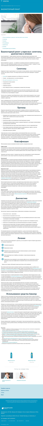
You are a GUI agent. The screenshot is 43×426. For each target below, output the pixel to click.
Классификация (6, 42)
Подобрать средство (5, 388)
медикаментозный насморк (6, 178)
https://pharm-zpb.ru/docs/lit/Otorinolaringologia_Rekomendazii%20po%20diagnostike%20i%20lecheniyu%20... (20, 333)
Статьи (2, 392)
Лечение (4, 46)
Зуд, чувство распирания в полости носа (10, 80)
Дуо (40, 305)
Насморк (4, 76)
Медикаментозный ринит (21, 380)
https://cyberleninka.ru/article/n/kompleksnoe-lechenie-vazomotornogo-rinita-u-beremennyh (18, 338)
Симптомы (5, 39)
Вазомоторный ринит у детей (6, 381)
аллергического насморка (31, 202)
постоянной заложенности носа (16, 276)
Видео (2, 394)
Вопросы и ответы (5, 390)
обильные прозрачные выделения (20, 193)
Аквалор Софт (9, 312)
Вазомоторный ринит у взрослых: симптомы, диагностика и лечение (15, 37)
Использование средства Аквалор (9, 48)
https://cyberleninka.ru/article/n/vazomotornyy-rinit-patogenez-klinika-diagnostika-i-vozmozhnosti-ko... (18, 331)
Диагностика (5, 44)
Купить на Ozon (11, 365)
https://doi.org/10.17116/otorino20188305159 (9, 342)
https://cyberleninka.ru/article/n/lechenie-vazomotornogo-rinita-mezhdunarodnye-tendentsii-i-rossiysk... (20, 335)
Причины (4, 41)
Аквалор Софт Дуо (11, 360)
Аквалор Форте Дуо (31, 360)
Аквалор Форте (37, 305)
